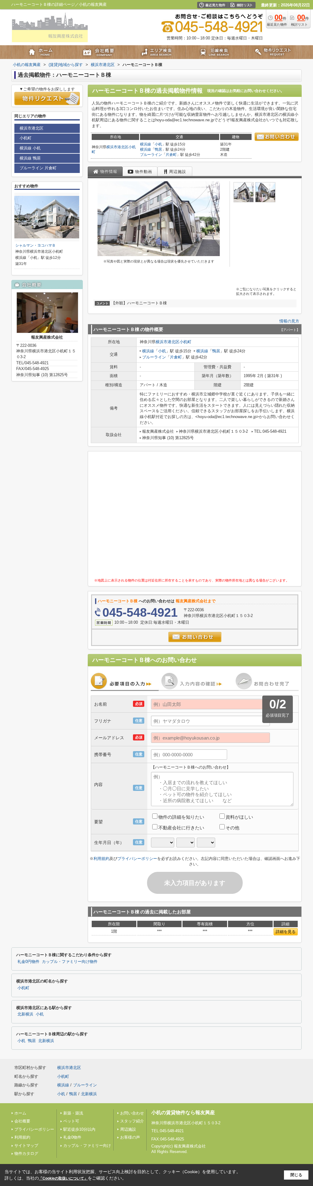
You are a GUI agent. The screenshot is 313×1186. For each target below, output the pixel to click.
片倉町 (171, 154)
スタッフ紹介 (132, 1121)
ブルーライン (151, 154)
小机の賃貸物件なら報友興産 (183, 1112)
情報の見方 (289, 321)
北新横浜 (25, 1014)
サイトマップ (26, 1145)
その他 (232, 827)
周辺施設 (128, 1129)
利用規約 (101, 858)
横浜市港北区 (117, 147)
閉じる (296, 1175)
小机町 (185, 342)
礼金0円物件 (28, 962)
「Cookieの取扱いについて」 (63, 1178)
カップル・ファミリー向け (87, 1145)
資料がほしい (239, 817)
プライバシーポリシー (137, 858)
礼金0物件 (72, 1137)
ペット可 (71, 1121)
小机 (158, 144)
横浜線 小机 (30, 148)
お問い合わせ (132, 1113)
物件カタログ (26, 1153)
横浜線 (145, 144)
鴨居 (158, 149)
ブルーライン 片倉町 (38, 168)
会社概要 (22, 1121)
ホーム (20, 1113)
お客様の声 (130, 1137)
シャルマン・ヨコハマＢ (35, 245)
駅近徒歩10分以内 (79, 1129)
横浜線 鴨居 (30, 158)
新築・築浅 (73, 1113)
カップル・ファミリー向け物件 (70, 962)
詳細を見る (286, 931)
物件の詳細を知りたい (181, 817)
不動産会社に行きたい (181, 827)
